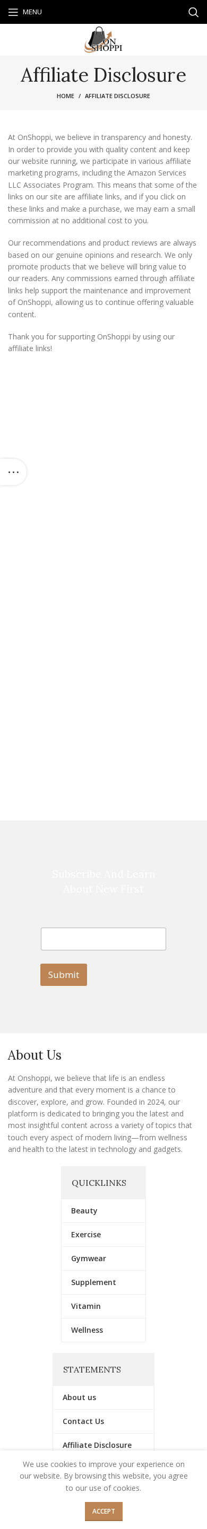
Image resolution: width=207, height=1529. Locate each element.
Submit (63, 974)
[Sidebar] (13, 472)
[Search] (193, 12)
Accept (103, 1511)
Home (65, 96)
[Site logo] (103, 39)
